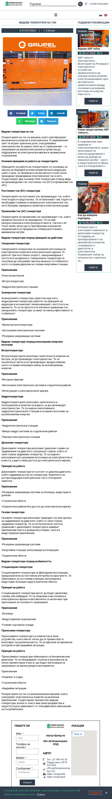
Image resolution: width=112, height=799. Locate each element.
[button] (56, 15)
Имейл (20, 757)
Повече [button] (41, 794)
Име (19, 733)
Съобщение (23, 768)
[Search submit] (80, 4)
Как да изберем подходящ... (87, 217)
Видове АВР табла (89, 48)
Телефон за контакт (23, 746)
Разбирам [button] (95, 792)
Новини (82, 31)
